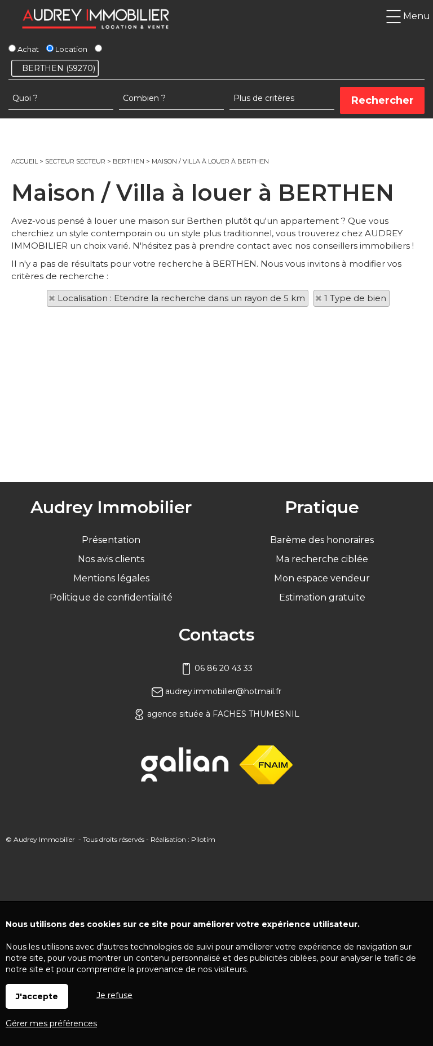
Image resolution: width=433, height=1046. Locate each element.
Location (70, 49)
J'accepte (37, 996)
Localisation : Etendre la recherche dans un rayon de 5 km (181, 298)
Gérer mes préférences (51, 1023)
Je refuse (114, 995)
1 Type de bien (355, 298)
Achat (27, 49)
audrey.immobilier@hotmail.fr (222, 691)
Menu (415, 16)
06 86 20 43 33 (222, 668)
